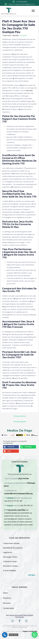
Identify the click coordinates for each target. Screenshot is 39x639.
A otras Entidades (9, 570)
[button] (33, 10)
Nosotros (7, 598)
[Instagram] (26, 621)
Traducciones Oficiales (11, 543)
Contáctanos (8, 608)
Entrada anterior (20, 416)
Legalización (7, 552)
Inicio (5, 593)
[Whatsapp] (12, 621)
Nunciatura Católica (10, 566)
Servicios (7, 603)
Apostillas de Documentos (12, 548)
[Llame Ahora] (5, 635)
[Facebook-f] (19, 621)
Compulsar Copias (10, 561)
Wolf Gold (29, 90)
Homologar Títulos (10, 557)
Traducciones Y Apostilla (10, 35)
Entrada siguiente (19, 421)
